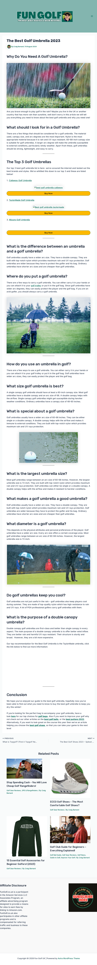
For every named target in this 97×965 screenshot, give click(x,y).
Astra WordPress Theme (69, 958)
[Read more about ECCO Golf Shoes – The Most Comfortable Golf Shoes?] (70, 778)
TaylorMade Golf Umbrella (21, 200)
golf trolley (36, 285)
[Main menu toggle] (92, 16)
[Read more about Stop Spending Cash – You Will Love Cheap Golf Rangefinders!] (24, 768)
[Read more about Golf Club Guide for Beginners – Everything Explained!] (70, 829)
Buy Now (48, 193)
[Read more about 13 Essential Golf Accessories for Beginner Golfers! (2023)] (27, 836)
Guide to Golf (55, 858)
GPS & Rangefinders (30, 790)
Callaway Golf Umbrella (20, 180)
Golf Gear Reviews (14, 790)
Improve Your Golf (68, 858)
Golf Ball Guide (55, 855)
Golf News (81, 855)
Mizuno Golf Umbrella (19, 220)
